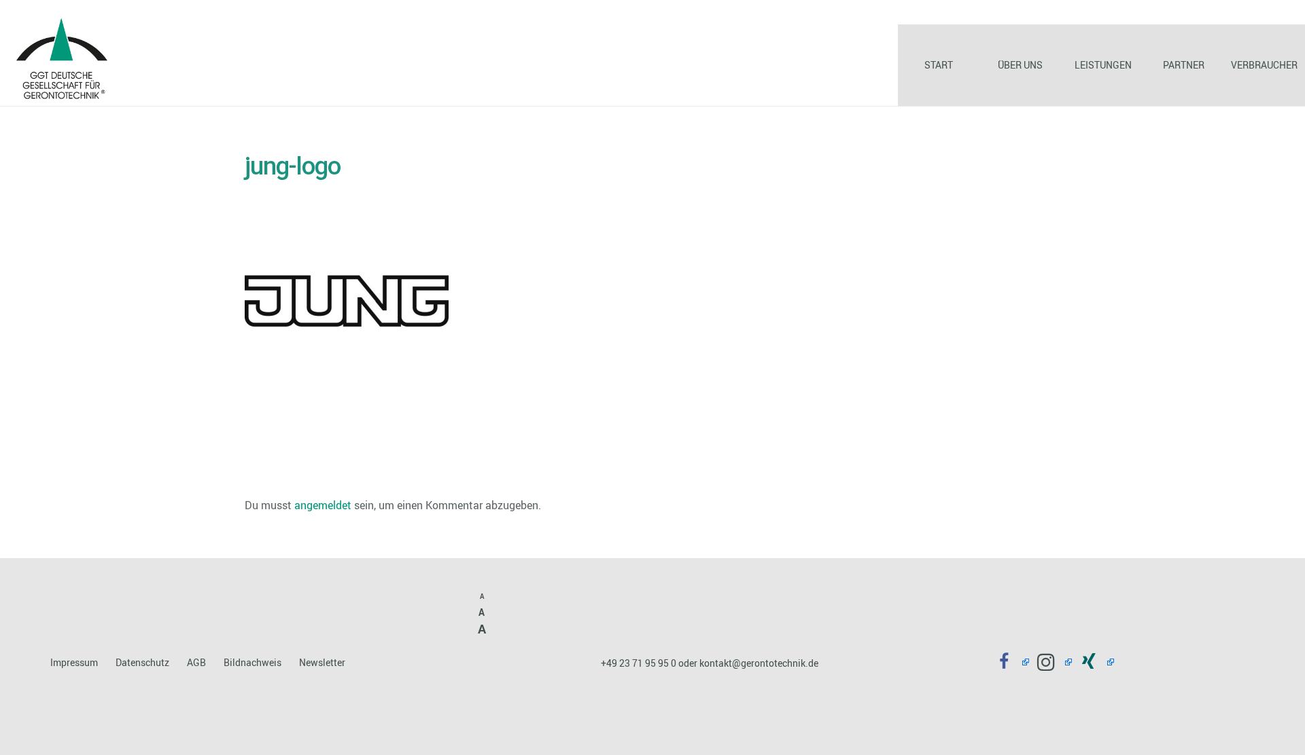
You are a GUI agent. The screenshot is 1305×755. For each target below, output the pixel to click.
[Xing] (1093, 662)
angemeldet (322, 505)
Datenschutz (142, 662)
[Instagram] (1050, 662)
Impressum (74, 662)
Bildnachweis (252, 662)
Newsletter (322, 662)
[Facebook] (1008, 662)
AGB (196, 662)
